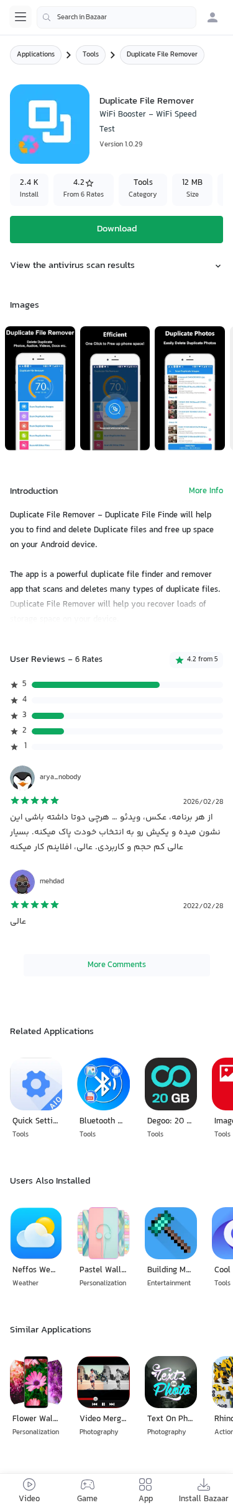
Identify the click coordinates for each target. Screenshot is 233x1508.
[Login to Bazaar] (212, 17)
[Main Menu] (20, 17)
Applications (36, 55)
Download (117, 229)
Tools (91, 55)
